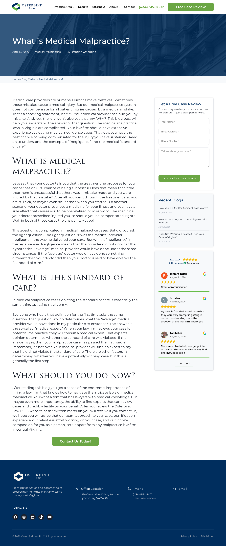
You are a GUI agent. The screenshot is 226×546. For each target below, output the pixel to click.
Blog (24, 79)
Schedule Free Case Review (179, 178)
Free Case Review (191, 7)
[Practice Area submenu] (73, 7)
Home (16, 79)
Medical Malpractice (48, 51)
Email (183, 488)
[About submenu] (119, 7)
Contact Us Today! (75, 441)
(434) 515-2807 (151, 7)
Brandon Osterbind (83, 51)
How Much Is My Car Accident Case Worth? (183, 208)
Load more (184, 363)
